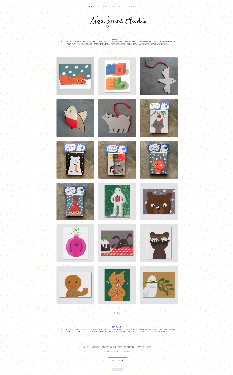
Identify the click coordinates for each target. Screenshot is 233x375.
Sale (166, 44)
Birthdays (71, 44)
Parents (104, 44)
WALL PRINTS (104, 42)
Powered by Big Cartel (117, 369)
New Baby (94, 44)
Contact (133, 6)
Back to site (117, 360)
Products (92, 6)
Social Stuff (118, 6)
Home (85, 347)
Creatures (129, 42)
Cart (144, 6)
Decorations (157, 44)
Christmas (152, 42)
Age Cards (83, 44)
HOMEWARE (117, 42)
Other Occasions (117, 44)
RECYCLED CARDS (73, 42)
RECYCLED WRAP (90, 42)
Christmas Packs (167, 42)
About (105, 6)
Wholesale (129, 347)
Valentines (140, 42)
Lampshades (143, 44)
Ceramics (131, 44)
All (62, 42)
